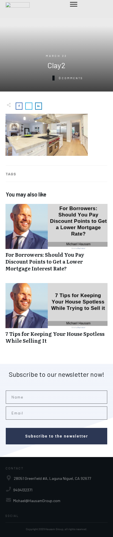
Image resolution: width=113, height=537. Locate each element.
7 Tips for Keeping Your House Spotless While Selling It (56, 316)
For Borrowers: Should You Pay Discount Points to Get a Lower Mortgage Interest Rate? (56, 241)
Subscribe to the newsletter (56, 436)
